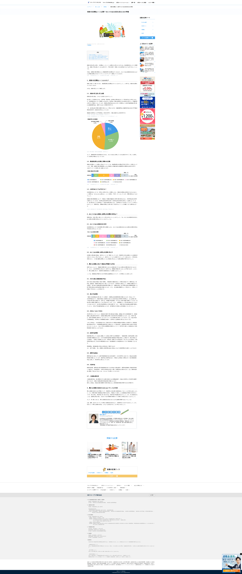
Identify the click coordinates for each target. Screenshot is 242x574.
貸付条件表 (94, 563)
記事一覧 (133, 2)
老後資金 (105, 6)
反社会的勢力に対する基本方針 (109, 564)
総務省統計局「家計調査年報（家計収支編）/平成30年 (101, 209)
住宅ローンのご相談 (142, 2)
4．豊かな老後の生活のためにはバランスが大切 (98, 58)
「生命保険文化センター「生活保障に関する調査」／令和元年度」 (103, 75)
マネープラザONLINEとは (108, 2)
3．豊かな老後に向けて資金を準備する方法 (97, 57)
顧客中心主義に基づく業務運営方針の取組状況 (135, 563)
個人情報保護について (120, 564)
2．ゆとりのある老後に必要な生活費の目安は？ (98, 56)
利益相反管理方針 (147, 563)
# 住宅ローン (100, 472)
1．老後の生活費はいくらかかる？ (95, 54)
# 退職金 (106, 472)
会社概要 (152, 495)
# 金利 (111, 472)
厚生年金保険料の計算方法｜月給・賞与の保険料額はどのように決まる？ (149, 70)
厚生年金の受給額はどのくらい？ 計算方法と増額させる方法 (149, 64)
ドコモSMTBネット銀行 (111, 487)
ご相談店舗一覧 (100, 487)
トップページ (89, 6)
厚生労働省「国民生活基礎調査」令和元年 (99, 114)
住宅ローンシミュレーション (122, 2)
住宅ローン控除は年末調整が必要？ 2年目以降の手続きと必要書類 (149, 48)
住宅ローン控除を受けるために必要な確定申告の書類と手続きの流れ (149, 54)
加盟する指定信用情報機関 (101, 563)
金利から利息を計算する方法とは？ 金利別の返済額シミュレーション (149, 59)
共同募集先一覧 (147, 564)
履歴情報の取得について (140, 564)
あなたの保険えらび (138, 485)
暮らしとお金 (97, 6)
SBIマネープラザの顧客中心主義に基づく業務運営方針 (116, 563)
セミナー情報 (151, 2)
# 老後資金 (89, 45)
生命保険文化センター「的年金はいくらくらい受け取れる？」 (103, 116)
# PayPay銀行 (91, 472)
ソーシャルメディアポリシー (129, 564)
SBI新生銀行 (122, 487)
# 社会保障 (124, 453)
